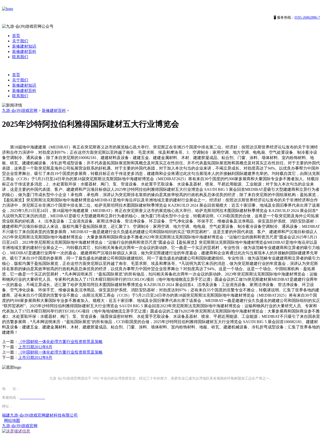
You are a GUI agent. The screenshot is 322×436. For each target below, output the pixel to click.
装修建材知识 (24, 46)
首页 (16, 36)
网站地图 (12, 420)
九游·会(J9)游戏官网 (19, 110)
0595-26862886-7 (307, 17)
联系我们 (20, 57)
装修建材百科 (24, 51)
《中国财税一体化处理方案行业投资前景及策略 (60, 341)
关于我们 (20, 41)
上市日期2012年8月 (35, 347)
